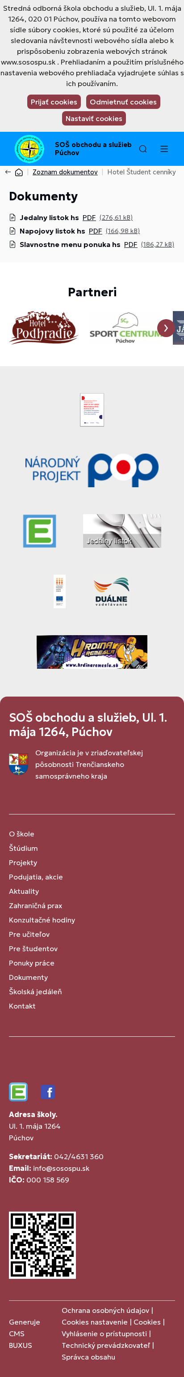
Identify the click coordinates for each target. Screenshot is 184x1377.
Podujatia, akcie (36, 876)
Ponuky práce (31, 962)
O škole (21, 833)
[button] (143, 148)
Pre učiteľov (29, 934)
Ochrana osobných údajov (105, 1310)
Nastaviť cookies (94, 118)
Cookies (148, 1321)
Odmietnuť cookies (123, 101)
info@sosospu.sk (61, 1168)
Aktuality (24, 891)
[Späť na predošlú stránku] (9, 172)
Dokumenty (28, 977)
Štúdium (23, 848)
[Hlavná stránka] (18, 172)
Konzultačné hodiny (42, 919)
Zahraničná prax (35, 905)
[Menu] (164, 149)
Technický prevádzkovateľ (106, 1345)
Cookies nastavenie (95, 1321)
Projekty (23, 862)
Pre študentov (33, 948)
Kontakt (22, 1005)
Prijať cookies (54, 101)
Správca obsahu (88, 1356)
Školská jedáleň (35, 991)
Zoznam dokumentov (65, 172)
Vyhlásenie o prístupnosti (104, 1333)
